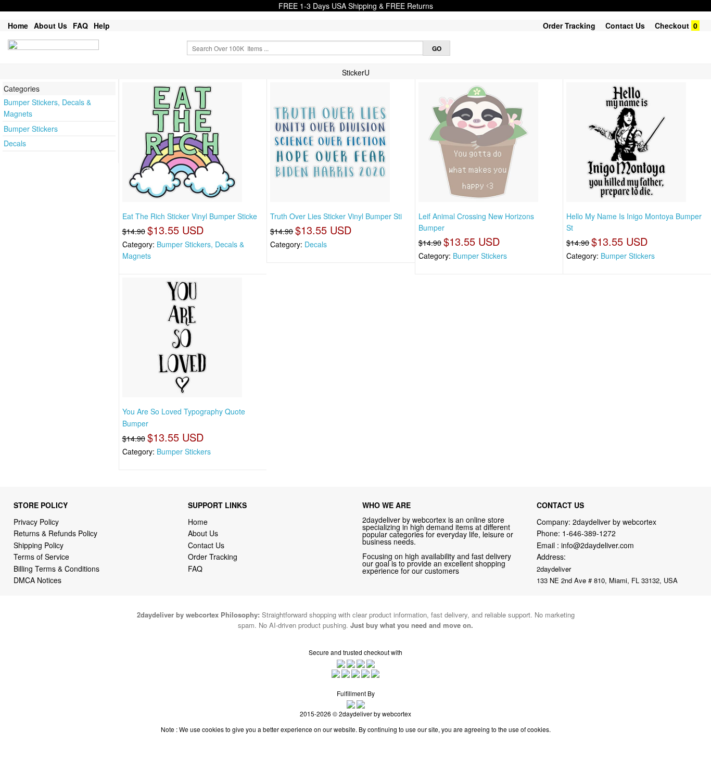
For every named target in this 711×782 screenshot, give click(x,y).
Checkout (672, 25)
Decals (15, 143)
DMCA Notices (37, 580)
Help (102, 25)
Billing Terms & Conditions (56, 568)
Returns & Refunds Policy (55, 533)
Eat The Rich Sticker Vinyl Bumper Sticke (189, 216)
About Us (50, 25)
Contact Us (625, 25)
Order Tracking (569, 25)
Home (18, 25)
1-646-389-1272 (589, 533)
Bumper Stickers (31, 128)
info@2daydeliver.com (597, 545)
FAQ (80, 25)
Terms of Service (41, 556)
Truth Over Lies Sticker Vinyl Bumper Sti (336, 216)
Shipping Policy (40, 545)
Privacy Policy (36, 521)
